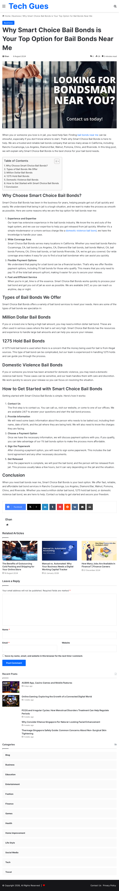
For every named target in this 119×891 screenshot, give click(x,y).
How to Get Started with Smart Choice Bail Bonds (33, 183)
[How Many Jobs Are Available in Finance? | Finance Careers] (99, 551)
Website (66, 642)
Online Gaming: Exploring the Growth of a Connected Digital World (57, 696)
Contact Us (95, 885)
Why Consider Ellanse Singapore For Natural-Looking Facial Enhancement (61, 722)
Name (6, 629)
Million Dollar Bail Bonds (20, 172)
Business (16, 16)
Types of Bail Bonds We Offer (22, 169)
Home (7, 16)
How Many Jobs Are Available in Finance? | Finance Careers (98, 565)
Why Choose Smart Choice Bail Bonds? (27, 165)
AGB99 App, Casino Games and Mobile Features (47, 682)
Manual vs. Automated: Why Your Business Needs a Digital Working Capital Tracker (57, 566)
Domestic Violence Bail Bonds (22, 179)
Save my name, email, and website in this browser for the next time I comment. (44, 656)
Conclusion (12, 186)
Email (5, 642)
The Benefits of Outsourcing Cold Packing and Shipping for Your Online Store (18, 566)
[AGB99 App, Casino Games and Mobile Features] (10, 687)
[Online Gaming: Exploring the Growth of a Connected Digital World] (10, 701)
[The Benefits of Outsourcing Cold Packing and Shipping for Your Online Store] (19, 551)
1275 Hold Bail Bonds (18, 176)
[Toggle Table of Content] (55, 161)
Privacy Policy (109, 885)
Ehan (7, 56)
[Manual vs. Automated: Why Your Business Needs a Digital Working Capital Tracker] (59, 551)
